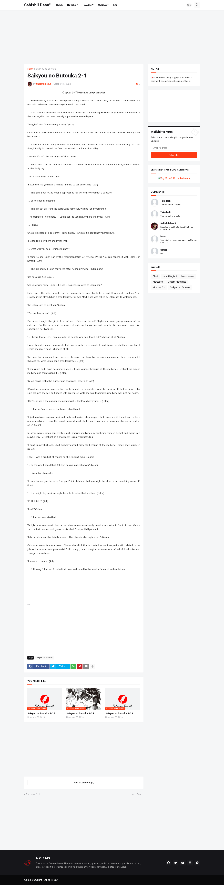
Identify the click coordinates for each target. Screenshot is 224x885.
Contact (103, 5)
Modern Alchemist (176, 281)
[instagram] (190, 862)
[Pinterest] (79, 666)
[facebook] (168, 862)
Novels (71, 5)
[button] (189, 5)
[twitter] (175, 862)
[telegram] (197, 862)
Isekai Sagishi (170, 276)
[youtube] (183, 862)
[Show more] (92, 666)
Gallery (89, 5)
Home (59, 5)
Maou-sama (187, 276)
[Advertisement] (112, 37)
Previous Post (33, 794)
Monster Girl (159, 287)
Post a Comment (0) (83, 782)
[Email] (86, 666)
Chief (155, 276)
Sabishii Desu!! (37, 5)
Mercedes (158, 281)
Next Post (137, 794)
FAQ (115, 5)
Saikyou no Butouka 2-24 (80, 713)
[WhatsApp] (73, 666)
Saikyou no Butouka (46, 69)
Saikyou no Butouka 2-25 (41, 713)
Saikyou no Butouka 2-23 (119, 713)
